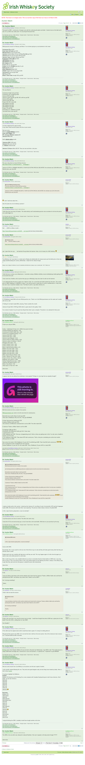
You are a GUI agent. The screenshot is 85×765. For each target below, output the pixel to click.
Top (82, 40)
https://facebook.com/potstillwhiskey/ (9, 37)
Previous (4, 742)
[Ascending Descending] (58, 742)
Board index (6, 12)
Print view (79, 12)
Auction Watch (7, 21)
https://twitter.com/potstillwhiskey (9, 36)
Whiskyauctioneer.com (7, 413)
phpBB (37, 754)
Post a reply (4, 22)
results (10, 671)
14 (76, 23)
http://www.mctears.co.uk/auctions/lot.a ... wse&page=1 (15, 164)
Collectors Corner (14, 12)
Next (81, 742)
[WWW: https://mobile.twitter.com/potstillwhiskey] (66, 38)
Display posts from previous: (30, 742)
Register (77, 14)
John (6, 256)
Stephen (6, 225)
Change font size (81, 12)
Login (81, 14)
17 (82, 23)
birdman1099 (7, 181)
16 (80, 23)
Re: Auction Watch (8, 26)
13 (75, 23)
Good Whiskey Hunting (9, 27)
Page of (66, 23)
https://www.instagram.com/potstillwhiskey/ (11, 38)
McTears (4, 650)
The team (59, 752)
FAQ (72, 14)
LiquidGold (7, 590)
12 (73, 23)
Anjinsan (6, 570)
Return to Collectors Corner (8, 749)
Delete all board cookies (67, 752)
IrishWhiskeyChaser (9, 322)
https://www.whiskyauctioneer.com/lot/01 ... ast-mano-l (15, 231)
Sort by (44, 742)
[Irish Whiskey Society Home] (29, 5)
